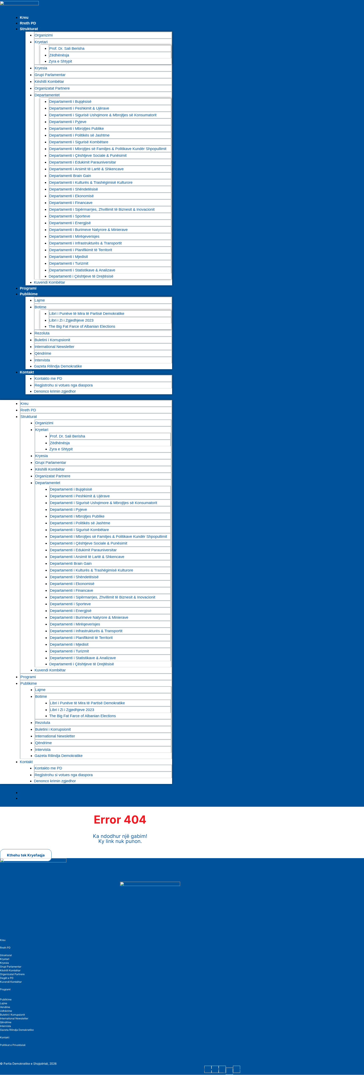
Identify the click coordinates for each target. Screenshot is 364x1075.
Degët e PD (6, 978)
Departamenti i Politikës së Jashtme (79, 135)
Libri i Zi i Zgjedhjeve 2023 (71, 320)
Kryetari (4, 959)
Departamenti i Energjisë (70, 223)
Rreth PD (28, 23)
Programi (28, 288)
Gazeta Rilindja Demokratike (58, 366)
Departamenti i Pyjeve (67, 122)
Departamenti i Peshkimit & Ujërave (79, 108)
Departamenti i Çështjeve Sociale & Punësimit (88, 155)
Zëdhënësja (59, 55)
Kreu (24, 17)
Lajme (40, 300)
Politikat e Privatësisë (12, 1045)
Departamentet (47, 95)
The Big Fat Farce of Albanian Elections (82, 326)
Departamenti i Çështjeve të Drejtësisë (81, 276)
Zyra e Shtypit (60, 61)
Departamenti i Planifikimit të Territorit (80, 250)
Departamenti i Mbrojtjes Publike (76, 128)
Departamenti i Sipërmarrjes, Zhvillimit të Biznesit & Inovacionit (102, 209)
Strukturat (6, 955)
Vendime (5, 1007)
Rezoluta (42, 333)
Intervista (42, 360)
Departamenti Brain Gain (70, 176)
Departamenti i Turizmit (68, 263)
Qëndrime (43, 353)
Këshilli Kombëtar (49, 81)
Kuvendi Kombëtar (49, 282)
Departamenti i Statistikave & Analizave (82, 270)
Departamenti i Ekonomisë (71, 196)
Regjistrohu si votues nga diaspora (64, 385)
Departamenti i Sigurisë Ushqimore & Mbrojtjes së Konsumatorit (103, 115)
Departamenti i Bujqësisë (70, 101)
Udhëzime (6, 1010)
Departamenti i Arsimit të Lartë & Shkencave (86, 169)
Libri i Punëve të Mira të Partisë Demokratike (86, 313)
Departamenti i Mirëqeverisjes (74, 236)
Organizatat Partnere (52, 88)
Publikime (29, 294)
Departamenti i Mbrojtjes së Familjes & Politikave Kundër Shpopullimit (107, 149)
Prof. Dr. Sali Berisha (66, 48)
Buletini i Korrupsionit (52, 340)
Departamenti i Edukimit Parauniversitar (82, 162)
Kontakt (27, 372)
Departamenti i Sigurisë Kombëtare (78, 142)
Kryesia (41, 68)
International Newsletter (54, 347)
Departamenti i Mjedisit (68, 257)
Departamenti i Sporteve (69, 216)
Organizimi (44, 35)
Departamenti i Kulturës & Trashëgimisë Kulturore (90, 182)
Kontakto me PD (48, 378)
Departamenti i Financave (70, 203)
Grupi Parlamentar (50, 75)
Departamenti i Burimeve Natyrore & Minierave (88, 230)
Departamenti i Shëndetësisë (73, 189)
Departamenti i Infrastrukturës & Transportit (85, 243)
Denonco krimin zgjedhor (55, 391)
